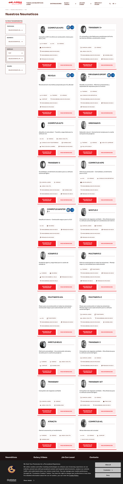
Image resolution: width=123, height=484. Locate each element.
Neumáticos (11, 457)
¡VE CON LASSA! (82, 3)
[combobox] (15, 30)
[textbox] (15, 30)
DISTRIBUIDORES (55, 3)
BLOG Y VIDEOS (66, 3)
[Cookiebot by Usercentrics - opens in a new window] (12, 480)
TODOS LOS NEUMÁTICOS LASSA (34, 3)
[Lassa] (15, 3)
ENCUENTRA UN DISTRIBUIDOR (47, 65)
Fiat (26, 9)
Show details (28, 480)
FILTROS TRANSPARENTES (13, 21)
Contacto (94, 457)
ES (113, 3)
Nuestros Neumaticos (17, 9)
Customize (107, 470)
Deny (108, 475)
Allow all (108, 465)
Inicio (7, 9)
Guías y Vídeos (40, 457)
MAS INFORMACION (66, 65)
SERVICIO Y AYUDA (98, 3)
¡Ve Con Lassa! (68, 457)
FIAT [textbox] (9, 53)
